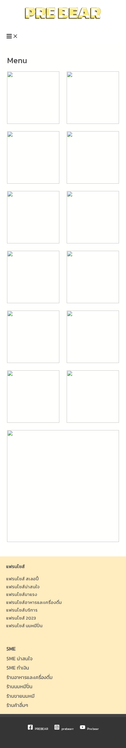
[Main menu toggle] (12, 36)
